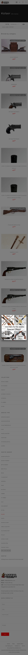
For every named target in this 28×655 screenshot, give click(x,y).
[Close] (26, 315)
